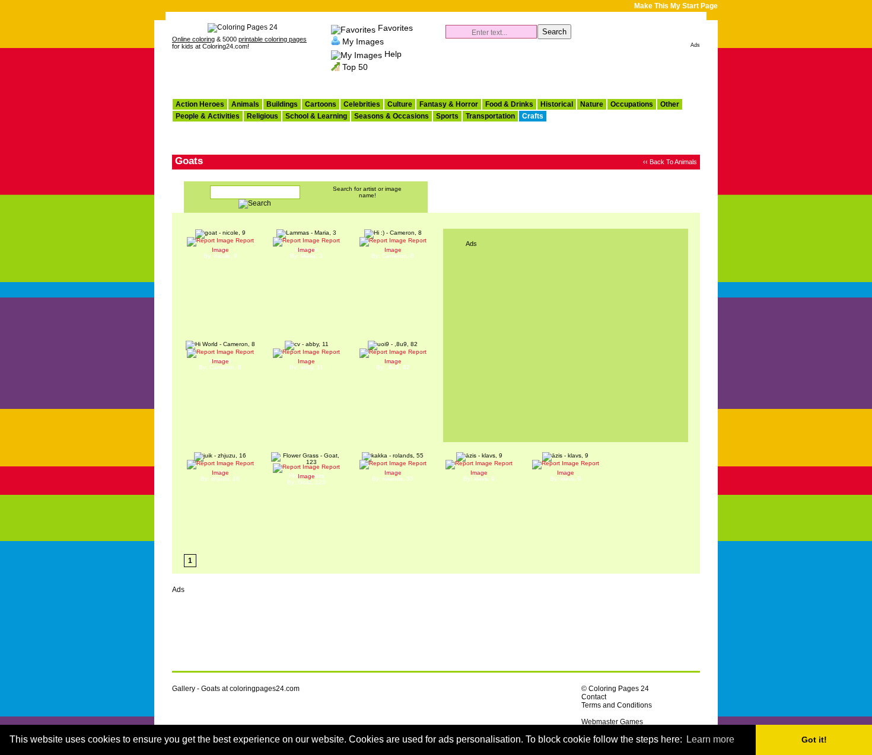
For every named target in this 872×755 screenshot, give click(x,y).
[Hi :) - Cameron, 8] (393, 232)
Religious (262, 116)
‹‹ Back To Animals (670, 161)
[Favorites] (353, 28)
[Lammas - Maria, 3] (306, 232)
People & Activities (208, 116)
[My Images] (335, 41)
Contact (593, 697)
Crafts (532, 116)
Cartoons (320, 104)
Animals (245, 104)
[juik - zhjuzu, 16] (220, 455)
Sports (447, 116)
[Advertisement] (561, 69)
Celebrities (361, 104)
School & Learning (316, 116)
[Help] (356, 54)
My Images (363, 41)
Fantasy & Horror (448, 104)
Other (669, 104)
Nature (591, 104)
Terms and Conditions (616, 705)
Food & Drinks (509, 104)
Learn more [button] (710, 739)
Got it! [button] (814, 739)
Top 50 (355, 67)
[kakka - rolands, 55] (393, 455)
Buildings (282, 104)
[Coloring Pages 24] (243, 27)
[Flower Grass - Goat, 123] (306, 462)
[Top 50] (335, 67)
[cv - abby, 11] (307, 344)
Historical (556, 104)
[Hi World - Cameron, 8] (220, 344)
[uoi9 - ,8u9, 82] (393, 344)
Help (393, 54)
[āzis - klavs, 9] (479, 455)
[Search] (254, 204)
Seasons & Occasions (391, 116)
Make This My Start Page (676, 6)
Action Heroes (200, 104)
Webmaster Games (612, 722)
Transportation (490, 116)
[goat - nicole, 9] (220, 232)
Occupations (631, 104)
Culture (399, 104)
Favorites (395, 28)
